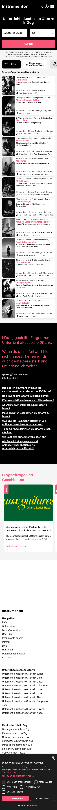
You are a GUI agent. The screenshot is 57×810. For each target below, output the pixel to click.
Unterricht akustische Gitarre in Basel (22, 682)
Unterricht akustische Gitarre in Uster (22, 693)
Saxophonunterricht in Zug (16, 749)
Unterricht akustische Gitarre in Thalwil (23, 697)
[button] (28, 776)
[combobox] (14, 33)
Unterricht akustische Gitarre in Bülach (23, 709)
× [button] (54, 759)
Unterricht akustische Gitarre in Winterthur (25, 686)
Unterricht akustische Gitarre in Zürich (22, 674)
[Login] (47, 6)
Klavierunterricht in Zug (14, 733)
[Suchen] (41, 6)
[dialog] (28, 782)
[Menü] (52, 6)
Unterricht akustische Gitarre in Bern (22, 678)
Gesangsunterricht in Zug (16, 729)
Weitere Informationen (16, 772)
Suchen (28, 44)
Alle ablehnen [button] (42, 798)
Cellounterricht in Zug (13, 753)
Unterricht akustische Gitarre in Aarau (22, 713)
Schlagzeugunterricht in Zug (17, 741)
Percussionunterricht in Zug (17, 745)
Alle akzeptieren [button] (15, 798)
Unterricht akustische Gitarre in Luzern (23, 689)
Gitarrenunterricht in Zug (15, 737)
